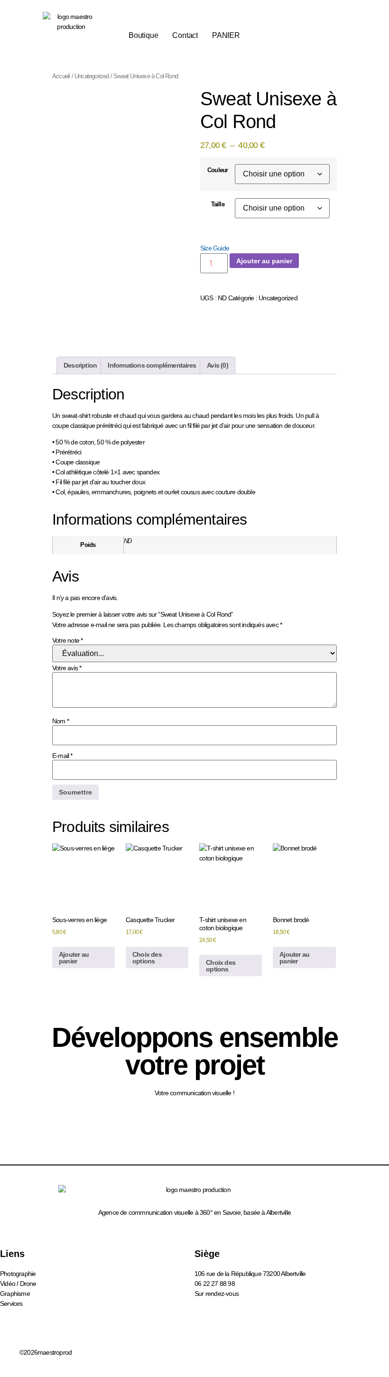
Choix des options (147, 958)
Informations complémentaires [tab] (152, 365)
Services (11, 1303)
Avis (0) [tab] (217, 365)
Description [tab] (80, 365)
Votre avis (66, 668)
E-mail (62, 755)
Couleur (217, 170)
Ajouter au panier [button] (74, 958)
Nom (60, 721)
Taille (217, 205)
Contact (185, 35)
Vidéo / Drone (18, 1283)
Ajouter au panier (264, 261)
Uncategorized (91, 76)
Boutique (143, 35)
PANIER (226, 35)
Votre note (67, 640)
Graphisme (15, 1293)
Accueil (61, 76)
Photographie (18, 1273)
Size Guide (214, 248)
